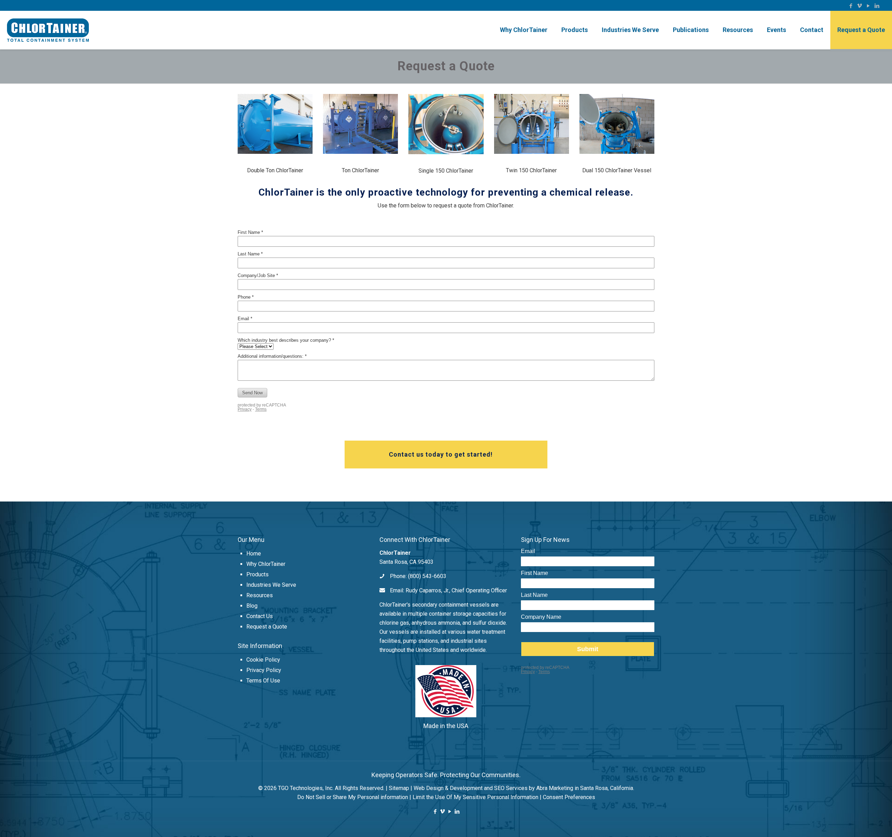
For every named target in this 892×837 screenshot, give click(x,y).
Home (253, 553)
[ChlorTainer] (48, 30)
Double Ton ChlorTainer (275, 170)
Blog (251, 605)
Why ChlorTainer (265, 564)
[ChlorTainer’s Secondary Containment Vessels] (275, 124)
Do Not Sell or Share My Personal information (352, 797)
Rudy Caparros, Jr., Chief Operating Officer (456, 590)
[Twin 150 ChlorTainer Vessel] (531, 124)
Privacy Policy (263, 670)
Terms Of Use (263, 680)
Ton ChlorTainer (360, 170)
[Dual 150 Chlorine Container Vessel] (616, 124)
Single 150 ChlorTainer (445, 170)
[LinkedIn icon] (876, 6)
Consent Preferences (569, 797)
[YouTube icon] (868, 6)
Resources (259, 595)
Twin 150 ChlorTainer (531, 170)
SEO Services (511, 788)
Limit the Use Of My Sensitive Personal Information (475, 797)
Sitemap (399, 788)
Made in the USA (445, 725)
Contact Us (259, 616)
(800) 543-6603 (427, 576)
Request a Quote (266, 626)
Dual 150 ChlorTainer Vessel (616, 170)
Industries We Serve (271, 585)
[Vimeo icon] (859, 6)
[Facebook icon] (850, 6)
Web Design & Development (448, 788)
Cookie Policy (263, 659)
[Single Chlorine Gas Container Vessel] (445, 124)
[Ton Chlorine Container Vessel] (360, 124)
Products (257, 574)
